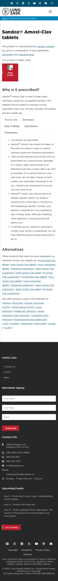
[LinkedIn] (23, 3)
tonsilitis (15, 323)
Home (5, 18)
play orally (10, 73)
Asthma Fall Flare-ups (24, 504)
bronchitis (18, 303)
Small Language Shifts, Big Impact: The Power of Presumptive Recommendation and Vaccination (28, 513)
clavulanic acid (26, 54)
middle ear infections (25, 311)
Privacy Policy (43, 550)
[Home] (11, 11)
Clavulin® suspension (22, 268)
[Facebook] (12, 3)
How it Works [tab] (12, 126)
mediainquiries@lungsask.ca (20, 474)
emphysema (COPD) (23, 307)
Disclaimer (27, 550)
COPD (8, 328)
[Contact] (46, 3)
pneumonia (27, 323)
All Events (11, 527)
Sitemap (27, 554)
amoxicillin (7, 54)
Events (7, 372)
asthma (7, 303)
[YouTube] (34, 3)
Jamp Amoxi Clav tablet (28, 273)
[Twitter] (29, 3)
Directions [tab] (28, 119)
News (7, 377)
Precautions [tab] (11, 132)
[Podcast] (40, 3)
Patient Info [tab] (11, 119)
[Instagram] (17, 3)
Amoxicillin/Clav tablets (34, 277)
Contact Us (9, 366)
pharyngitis (40, 323)
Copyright (13, 550)
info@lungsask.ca (15, 465)
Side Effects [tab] (31, 126)
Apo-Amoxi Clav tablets (23, 264)
